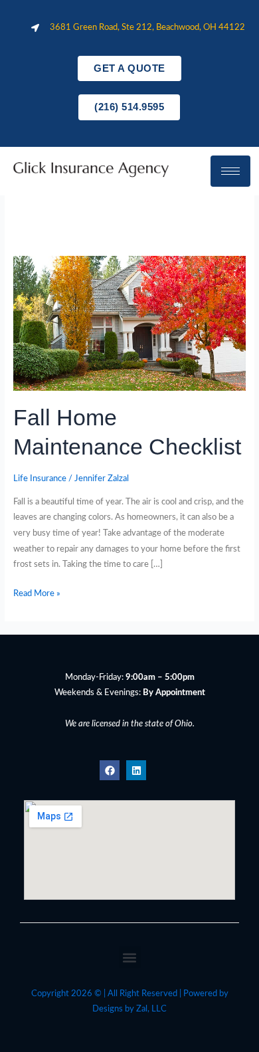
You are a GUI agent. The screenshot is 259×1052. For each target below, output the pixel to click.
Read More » (36, 592)
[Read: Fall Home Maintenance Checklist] (129, 323)
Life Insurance (39, 478)
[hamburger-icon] (230, 171)
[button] (130, 957)
